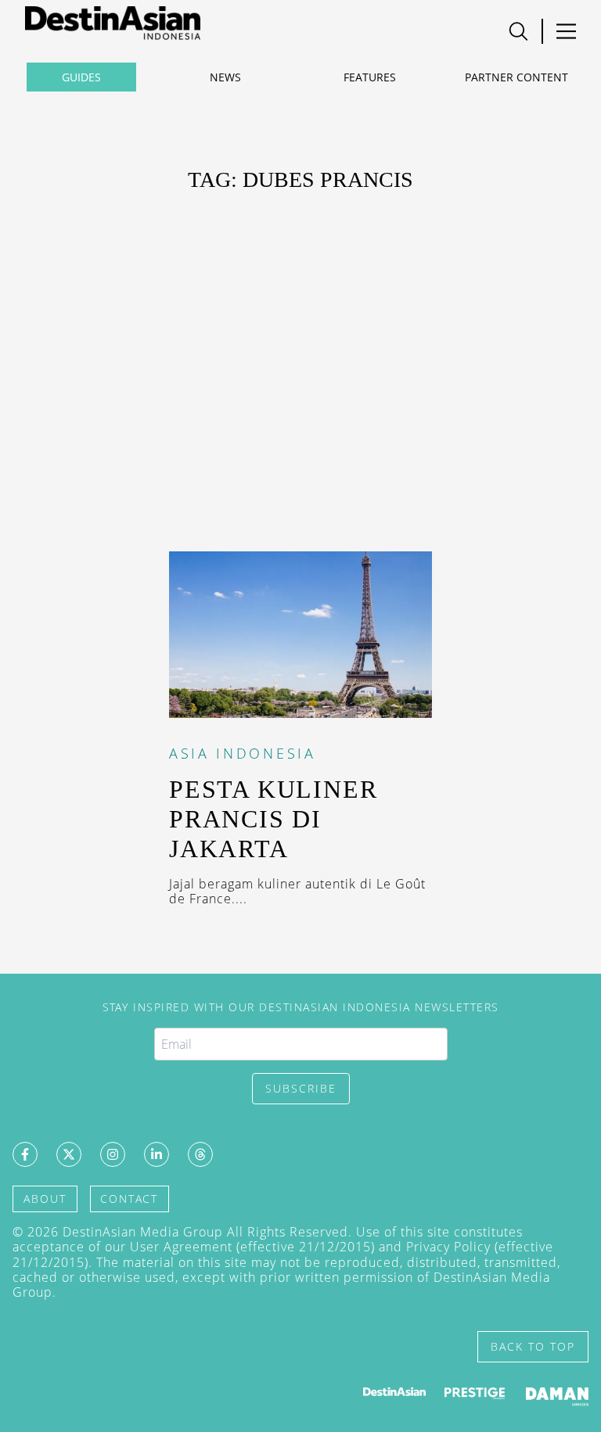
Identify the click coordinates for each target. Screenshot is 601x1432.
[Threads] (200, 1154)
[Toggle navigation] (518, 31)
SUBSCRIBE (300, 1088)
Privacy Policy (448, 1246)
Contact (129, 1198)
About (45, 1198)
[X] (68, 1154)
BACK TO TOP (533, 1346)
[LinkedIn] (156, 1154)
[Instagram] (112, 1154)
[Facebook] (25, 1154)
